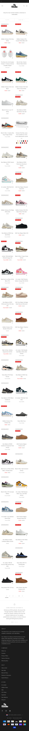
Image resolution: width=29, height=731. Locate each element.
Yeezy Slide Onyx (21, 421)
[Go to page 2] (22, 596)
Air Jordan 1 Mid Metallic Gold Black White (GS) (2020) (21, 351)
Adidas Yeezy (4, 687)
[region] (14, 611)
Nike (2, 690)
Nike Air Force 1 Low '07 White (7, 110)
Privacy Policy (4, 655)
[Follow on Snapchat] (10, 711)
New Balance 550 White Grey (21, 540)
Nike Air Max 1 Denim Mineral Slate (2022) (21, 62)
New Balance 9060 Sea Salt (21, 375)
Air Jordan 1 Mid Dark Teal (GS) (21, 398)
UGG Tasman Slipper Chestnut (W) (22, 444)
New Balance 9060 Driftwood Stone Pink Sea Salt (7, 304)
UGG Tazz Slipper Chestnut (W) (21, 327)
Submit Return (4, 677)
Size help (3, 670)
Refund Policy (4, 672)
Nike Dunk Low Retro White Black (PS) (7, 280)
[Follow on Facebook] (2, 711)
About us (3, 651)
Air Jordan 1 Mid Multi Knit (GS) (7, 187)
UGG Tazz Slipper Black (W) (21, 233)
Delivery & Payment (6, 675)
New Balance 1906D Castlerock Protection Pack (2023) (7, 445)
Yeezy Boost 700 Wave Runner (7, 375)
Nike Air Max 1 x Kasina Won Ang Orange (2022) (7, 133)
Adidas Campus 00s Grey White (7, 39)
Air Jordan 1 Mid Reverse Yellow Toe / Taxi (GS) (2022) (21, 493)
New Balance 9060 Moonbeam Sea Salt (21, 110)
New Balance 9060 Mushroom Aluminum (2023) (22, 164)
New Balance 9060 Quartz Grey (7, 163)
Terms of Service (5, 658)
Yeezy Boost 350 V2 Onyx (7, 587)
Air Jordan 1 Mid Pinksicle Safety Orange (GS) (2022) (21, 280)
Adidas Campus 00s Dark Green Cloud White (21, 87)
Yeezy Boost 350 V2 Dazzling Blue (21, 563)
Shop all (3, 699)
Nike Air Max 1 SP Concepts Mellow (7, 492)
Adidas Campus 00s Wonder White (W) (7, 327)
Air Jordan (3, 685)
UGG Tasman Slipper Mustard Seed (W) (22, 517)
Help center (4, 668)
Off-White (3, 692)
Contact (3, 653)
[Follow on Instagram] (6, 711)
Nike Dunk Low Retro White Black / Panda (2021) (7, 469)
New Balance (4, 697)
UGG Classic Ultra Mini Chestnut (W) (21, 588)
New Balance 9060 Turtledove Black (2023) (7, 540)
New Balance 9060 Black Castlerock (7, 398)
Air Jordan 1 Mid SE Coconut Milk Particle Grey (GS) (7, 564)
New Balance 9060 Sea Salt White (7, 233)
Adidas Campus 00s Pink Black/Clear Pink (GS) (21, 210)
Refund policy (4, 660)
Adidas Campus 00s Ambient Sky (7, 421)
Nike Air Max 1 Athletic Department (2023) (7, 350)
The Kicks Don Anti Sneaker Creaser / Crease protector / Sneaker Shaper (7, 63)
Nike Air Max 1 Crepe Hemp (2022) (21, 257)
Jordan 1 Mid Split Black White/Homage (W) (7, 257)
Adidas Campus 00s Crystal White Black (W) (21, 39)
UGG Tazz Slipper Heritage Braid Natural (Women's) (21, 303)
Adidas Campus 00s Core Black (7, 87)
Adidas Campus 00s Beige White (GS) (7, 210)
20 (19, 596)
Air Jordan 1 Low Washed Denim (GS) (7, 517)
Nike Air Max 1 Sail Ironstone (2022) (21, 469)
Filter (7, 19)
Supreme (3, 694)
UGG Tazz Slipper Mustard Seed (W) (21, 187)
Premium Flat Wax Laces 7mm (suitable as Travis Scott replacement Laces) (21, 134)
